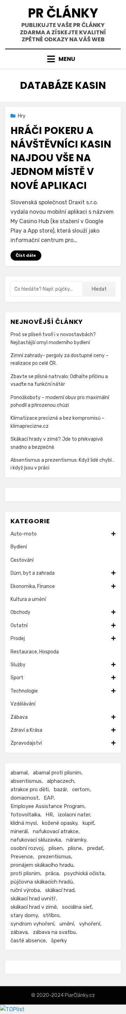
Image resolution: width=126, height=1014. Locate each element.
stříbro (51, 915)
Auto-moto (23, 534)
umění (66, 924)
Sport (16, 678)
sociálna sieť (77, 907)
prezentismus (54, 856)
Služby (18, 665)
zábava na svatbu (54, 932)
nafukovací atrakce (55, 831)
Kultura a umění (28, 599)
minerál (19, 831)
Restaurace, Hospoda (34, 652)
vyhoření (89, 924)
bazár (60, 789)
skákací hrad (60, 890)
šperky (59, 940)
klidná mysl (23, 823)
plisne (75, 848)
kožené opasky (59, 823)
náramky (76, 840)
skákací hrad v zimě (33, 907)
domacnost (24, 798)
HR (49, 814)
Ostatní (19, 626)
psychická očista (84, 873)
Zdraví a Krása (26, 730)
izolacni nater (74, 814)
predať (95, 848)
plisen (56, 848)
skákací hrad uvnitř (33, 898)
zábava (19, 932)
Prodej (17, 638)
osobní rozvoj (26, 848)
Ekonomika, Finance (32, 586)
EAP (49, 798)
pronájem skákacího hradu (41, 865)
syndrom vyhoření (32, 924)
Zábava (19, 717)
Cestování (22, 560)
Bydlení (18, 547)
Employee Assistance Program (47, 806)
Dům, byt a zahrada (32, 573)
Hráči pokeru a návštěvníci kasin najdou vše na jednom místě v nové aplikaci (60, 158)
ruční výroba (25, 890)
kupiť (88, 823)
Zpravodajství (26, 743)
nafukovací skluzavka (35, 840)
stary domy (24, 915)
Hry (22, 116)
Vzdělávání (22, 704)
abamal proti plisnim (57, 773)
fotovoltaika (25, 814)
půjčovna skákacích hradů (41, 882)
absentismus (26, 781)
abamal (19, 773)
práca (52, 873)
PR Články (63, 13)
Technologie (24, 691)
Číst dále (26, 255)
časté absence (28, 940)
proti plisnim (25, 873)
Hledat (99, 289)
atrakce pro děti (29, 789)
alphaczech (60, 781)
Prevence (21, 856)
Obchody (20, 612)
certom (81, 789)
